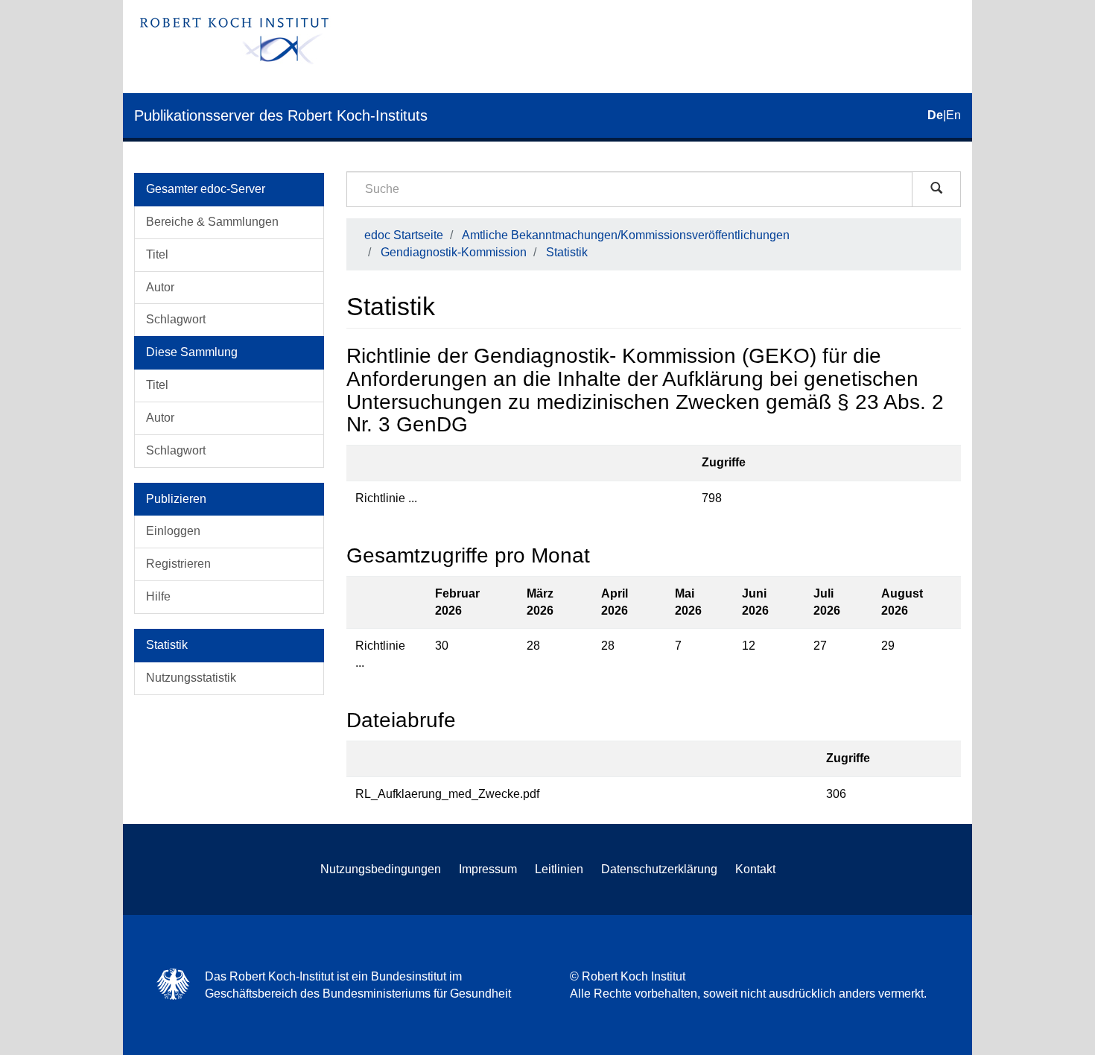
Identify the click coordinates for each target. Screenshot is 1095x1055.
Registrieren (178, 563)
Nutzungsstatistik (191, 677)
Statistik (567, 252)
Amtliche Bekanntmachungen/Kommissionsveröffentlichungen (626, 235)
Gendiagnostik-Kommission (454, 252)
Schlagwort (176, 319)
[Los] (936, 189)
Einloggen (173, 531)
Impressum (488, 869)
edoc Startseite (403, 235)
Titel (157, 254)
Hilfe (158, 596)
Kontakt (755, 869)
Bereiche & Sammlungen (212, 221)
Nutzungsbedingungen (380, 869)
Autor (160, 287)
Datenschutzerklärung (659, 869)
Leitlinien (559, 869)
